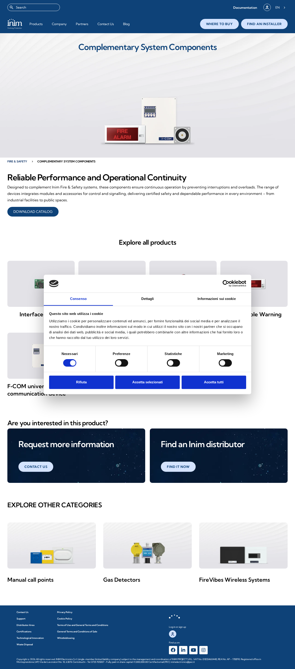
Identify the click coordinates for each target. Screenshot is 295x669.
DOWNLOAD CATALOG (33, 211)
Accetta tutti (214, 382)
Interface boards (41, 314)
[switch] (121, 363)
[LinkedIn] (183, 650)
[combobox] (33, 7)
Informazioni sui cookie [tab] (217, 299)
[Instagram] (203, 650)
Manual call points (30, 579)
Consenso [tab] (78, 299)
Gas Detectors (121, 579)
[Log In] (267, 7)
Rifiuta (81, 382)
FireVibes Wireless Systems (234, 579)
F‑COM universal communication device (36, 390)
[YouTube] (193, 650)
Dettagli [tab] (147, 299)
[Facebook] (173, 650)
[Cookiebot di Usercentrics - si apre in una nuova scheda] (226, 283)
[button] (245, 7)
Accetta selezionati (147, 382)
